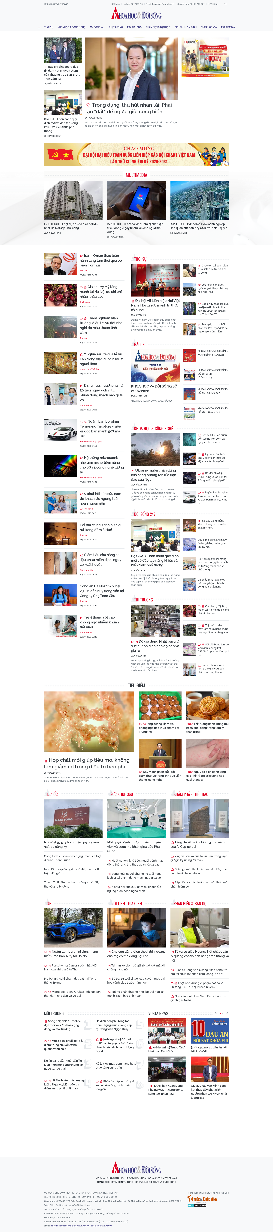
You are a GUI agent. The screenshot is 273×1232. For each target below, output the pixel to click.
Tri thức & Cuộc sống (202, 1199)
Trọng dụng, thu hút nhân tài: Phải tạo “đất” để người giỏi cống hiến (128, 108)
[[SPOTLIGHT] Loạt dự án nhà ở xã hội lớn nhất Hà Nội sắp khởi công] (73, 200)
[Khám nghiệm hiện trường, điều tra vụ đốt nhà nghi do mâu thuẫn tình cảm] (60, 327)
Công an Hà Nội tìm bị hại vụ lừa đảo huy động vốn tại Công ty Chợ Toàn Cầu (102, 591)
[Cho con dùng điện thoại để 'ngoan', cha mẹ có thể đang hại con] (136, 927)
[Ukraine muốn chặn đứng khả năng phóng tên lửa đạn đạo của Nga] (155, 449)
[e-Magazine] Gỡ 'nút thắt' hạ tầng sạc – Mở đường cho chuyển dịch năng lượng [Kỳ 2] (115, 1045)
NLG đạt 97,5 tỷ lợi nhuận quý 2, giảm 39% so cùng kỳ (71, 844)
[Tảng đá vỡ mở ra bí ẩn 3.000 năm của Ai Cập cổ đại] (199, 818)
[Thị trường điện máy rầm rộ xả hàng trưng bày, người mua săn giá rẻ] (189, 630)
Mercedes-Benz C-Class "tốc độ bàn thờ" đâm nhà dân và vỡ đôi (72, 993)
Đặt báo (116, 4)
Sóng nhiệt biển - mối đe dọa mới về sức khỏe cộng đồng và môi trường (62, 1025)
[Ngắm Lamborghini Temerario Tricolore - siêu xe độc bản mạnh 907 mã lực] (60, 430)
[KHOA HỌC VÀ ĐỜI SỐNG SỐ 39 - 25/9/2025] (189, 394)
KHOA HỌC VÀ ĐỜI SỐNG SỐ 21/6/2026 (154, 388)
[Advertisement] (136, 1125)
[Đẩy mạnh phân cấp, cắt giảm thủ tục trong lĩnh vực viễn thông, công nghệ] (160, 753)
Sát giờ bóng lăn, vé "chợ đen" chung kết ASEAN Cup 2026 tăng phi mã (213, 650)
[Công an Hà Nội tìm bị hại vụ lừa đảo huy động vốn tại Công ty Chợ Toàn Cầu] (60, 595)
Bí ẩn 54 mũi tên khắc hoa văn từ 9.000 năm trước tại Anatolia (198, 871)
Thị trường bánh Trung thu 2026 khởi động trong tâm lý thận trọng (207, 727)
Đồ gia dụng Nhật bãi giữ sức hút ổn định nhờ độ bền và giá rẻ (155, 646)
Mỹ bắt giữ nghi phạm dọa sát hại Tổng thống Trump (70, 980)
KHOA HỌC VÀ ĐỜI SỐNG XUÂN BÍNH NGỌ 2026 (213, 353)
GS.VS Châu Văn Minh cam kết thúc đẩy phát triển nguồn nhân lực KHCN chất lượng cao (209, 1091)
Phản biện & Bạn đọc (158, 27)
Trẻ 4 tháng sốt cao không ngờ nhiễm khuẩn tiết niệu (99, 622)
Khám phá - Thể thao (90, 369)
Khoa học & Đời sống (136, 13)
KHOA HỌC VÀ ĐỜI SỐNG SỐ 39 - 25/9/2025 (213, 391)
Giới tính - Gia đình (186, 27)
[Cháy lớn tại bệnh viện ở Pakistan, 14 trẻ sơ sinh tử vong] (189, 270)
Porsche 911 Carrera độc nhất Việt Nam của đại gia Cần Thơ (70, 967)
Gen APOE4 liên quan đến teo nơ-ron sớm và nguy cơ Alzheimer (212, 439)
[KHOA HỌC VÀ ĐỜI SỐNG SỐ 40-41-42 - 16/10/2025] (189, 375)
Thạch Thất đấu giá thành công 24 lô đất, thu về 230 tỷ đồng (71, 884)
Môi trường (134, 27)
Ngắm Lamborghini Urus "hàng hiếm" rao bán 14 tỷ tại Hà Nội (71, 954)
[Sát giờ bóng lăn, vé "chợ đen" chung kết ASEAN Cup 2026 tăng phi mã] (189, 649)
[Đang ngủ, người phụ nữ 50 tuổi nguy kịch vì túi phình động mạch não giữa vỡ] (60, 394)
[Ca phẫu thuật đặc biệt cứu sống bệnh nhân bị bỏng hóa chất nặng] (189, 584)
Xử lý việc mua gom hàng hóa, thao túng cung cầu (116, 1065)
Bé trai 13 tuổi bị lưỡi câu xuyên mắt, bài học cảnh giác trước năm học (136, 980)
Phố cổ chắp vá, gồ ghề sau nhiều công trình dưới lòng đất (115, 1085)
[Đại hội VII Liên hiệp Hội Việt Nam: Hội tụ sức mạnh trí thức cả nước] (155, 280)
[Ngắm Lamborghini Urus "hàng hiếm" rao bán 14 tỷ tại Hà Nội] (73, 927)
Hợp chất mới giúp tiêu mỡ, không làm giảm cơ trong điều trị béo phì (87, 763)
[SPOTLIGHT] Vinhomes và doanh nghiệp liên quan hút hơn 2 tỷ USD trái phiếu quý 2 (198, 226)
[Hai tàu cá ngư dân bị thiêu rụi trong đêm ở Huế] (60, 533)
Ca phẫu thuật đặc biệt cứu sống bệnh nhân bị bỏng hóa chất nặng (211, 583)
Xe (49, 903)
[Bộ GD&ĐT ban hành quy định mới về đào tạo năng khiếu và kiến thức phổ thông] (63, 102)
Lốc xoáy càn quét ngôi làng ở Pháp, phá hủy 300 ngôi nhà (213, 288)
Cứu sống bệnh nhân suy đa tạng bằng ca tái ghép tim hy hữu (212, 543)
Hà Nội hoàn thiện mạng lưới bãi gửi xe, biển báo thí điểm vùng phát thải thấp (64, 1084)
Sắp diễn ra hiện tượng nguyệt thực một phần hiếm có (199, 884)
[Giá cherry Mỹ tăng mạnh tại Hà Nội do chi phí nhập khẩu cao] (60, 295)
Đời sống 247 (97, 27)
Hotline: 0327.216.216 (133, 4)
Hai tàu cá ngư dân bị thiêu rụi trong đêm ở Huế (101, 527)
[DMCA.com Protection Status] (196, 1205)
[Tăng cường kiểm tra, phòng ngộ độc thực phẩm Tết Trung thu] (160, 705)
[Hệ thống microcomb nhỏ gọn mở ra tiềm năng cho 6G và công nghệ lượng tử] (60, 466)
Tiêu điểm (136, 685)
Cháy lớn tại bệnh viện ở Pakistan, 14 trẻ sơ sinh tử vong (213, 269)
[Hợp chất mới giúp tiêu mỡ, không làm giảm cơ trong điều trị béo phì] (89, 721)
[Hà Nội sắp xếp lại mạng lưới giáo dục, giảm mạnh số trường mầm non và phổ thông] (189, 563)
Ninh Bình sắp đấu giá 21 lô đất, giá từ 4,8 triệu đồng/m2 (71, 871)
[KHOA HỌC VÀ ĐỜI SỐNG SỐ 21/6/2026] (155, 365)
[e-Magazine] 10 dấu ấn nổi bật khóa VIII (209, 1049)
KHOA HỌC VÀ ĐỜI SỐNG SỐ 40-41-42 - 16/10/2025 (213, 374)
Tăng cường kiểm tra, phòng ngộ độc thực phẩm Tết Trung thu (159, 727)
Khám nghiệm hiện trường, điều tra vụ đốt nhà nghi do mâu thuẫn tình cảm (101, 325)
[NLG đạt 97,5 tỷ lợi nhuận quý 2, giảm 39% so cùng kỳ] (73, 818)
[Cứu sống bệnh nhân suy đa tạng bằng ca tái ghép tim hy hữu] (189, 544)
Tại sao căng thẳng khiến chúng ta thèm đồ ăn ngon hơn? (212, 524)
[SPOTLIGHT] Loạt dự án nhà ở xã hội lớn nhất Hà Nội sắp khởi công (71, 226)
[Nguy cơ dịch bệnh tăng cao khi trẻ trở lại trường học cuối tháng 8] (207, 753)
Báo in (139, 344)
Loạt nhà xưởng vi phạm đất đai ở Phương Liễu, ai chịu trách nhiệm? (196, 985)
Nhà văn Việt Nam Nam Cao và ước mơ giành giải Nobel (198, 998)
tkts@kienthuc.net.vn (101, 1225)
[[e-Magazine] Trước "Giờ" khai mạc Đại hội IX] (167, 1031)
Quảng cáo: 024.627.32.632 (191, 4)
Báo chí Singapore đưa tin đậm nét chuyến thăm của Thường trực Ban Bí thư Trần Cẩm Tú (62, 72)
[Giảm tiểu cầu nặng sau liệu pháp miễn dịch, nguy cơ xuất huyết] (60, 563)
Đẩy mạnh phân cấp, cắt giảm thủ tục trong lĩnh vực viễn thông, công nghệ (160, 775)
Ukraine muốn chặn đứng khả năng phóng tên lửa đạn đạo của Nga (153, 475)
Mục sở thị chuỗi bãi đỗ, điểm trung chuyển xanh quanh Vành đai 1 (63, 1044)
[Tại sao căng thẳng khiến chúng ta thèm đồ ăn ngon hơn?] (189, 525)
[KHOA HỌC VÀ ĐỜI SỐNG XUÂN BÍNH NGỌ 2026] (189, 355)
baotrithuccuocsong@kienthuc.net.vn (70, 1225)
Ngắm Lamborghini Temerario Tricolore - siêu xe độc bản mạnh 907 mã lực (100, 428)
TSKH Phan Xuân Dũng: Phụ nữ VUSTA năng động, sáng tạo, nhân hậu (165, 1089)
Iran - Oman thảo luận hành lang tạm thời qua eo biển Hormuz (101, 260)
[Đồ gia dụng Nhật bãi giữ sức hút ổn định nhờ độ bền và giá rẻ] (155, 621)
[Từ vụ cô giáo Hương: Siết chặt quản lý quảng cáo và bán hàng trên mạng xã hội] (199, 927)
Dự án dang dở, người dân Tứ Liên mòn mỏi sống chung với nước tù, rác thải (63, 1064)
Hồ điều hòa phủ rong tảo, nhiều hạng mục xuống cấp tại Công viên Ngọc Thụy (114, 1025)
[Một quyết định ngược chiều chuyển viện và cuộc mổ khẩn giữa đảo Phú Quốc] (136, 818)
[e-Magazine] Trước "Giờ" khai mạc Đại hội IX (166, 1049)
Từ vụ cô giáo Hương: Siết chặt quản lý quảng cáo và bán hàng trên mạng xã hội (199, 956)
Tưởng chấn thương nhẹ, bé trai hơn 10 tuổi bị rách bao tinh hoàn (135, 993)
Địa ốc (52, 794)
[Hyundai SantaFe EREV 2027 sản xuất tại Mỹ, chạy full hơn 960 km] (189, 459)
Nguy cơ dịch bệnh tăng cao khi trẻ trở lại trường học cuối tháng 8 (206, 775)
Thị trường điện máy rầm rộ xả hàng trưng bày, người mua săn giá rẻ (213, 629)
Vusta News (158, 1013)
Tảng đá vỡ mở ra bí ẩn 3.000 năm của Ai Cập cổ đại (197, 844)
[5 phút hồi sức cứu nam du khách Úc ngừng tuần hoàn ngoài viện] (60, 502)
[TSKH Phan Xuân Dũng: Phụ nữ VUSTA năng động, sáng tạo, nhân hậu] (167, 1069)
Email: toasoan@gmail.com (160, 4)
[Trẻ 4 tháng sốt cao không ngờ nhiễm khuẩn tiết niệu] (60, 626)
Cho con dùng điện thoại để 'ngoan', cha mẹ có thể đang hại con (136, 954)
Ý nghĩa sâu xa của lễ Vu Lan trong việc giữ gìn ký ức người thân (102, 359)
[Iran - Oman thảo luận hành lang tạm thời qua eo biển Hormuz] (60, 264)
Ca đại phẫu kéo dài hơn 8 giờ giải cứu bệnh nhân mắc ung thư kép (211, 669)
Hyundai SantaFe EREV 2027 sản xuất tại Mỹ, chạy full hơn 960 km (212, 458)
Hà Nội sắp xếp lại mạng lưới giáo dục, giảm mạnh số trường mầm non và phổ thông (213, 564)
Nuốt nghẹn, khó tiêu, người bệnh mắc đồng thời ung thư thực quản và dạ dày (135, 862)
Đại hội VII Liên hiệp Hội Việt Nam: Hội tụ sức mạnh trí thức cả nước (155, 305)
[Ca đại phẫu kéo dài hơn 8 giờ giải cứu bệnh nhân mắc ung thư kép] (189, 669)
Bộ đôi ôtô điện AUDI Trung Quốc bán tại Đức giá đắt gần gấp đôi (212, 477)
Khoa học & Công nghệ (71, 27)
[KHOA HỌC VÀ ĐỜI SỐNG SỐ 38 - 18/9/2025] (189, 413)
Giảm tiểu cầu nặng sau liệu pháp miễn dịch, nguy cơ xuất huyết (100, 560)
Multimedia (228, 27)
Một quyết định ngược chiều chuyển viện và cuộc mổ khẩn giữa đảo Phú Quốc (134, 846)
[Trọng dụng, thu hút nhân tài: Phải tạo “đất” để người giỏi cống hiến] (131, 69)
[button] (216, 1013)
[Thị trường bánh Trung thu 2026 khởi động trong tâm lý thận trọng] (207, 705)
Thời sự (48, 27)
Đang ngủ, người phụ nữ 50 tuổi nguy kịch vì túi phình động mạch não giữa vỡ (101, 392)
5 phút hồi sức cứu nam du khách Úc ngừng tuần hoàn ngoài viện (100, 499)
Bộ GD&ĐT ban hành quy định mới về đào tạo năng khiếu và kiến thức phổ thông (61, 125)
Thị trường (116, 27)
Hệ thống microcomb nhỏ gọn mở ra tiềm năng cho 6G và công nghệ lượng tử (102, 465)
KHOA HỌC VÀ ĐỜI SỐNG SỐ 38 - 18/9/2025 (213, 410)
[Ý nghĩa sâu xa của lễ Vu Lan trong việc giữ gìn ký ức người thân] (60, 363)
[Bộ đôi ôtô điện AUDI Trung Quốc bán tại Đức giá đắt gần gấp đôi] (189, 478)
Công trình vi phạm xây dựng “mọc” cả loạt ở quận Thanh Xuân (72, 858)
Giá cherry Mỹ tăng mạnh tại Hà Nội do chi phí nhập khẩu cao (101, 292)
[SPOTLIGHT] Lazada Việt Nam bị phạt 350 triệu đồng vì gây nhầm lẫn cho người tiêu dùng (135, 228)
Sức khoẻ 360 (209, 27)
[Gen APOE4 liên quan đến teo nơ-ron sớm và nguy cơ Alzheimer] (189, 439)
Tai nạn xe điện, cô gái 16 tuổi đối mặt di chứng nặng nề (136, 967)
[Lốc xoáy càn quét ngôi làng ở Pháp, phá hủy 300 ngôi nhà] (189, 289)
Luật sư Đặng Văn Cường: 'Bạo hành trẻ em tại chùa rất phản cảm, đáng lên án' (198, 972)
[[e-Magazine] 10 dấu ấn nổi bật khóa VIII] (210, 1031)
